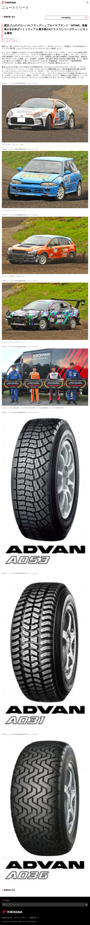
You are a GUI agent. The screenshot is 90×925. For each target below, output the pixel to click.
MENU (87, 2)
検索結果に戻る (9, 17)
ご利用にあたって (34, 917)
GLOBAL (7, 900)
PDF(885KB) (66, 18)
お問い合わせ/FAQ (7, 917)
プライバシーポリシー (20, 917)
